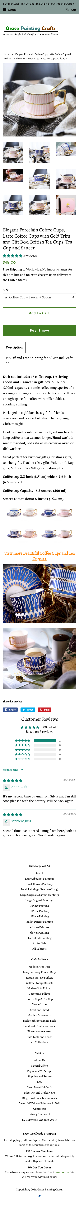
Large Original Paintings (39, 900)
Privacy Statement (39, 1114)
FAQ (39, 1081)
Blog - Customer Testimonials (39, 1098)
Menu (11, 9)
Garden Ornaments (39, 1015)
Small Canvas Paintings (39, 884)
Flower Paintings (39, 932)
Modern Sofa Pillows (39, 988)
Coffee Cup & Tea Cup (39, 999)
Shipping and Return (39, 1076)
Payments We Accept (39, 1071)
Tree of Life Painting (40, 938)
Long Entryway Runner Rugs (39, 972)
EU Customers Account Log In (39, 1119)
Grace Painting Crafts (49, 1189)
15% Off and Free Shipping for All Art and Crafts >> (39, 360)
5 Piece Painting (39, 916)
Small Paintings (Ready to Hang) (39, 889)
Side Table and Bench (39, 1037)
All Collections (39, 1042)
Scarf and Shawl (39, 1010)
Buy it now (39, 330)
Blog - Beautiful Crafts (40, 1087)
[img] (12, 780)
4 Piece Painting (39, 911)
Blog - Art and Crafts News (39, 1092)
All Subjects (39, 948)
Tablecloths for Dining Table (39, 1020)
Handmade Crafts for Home (39, 1026)
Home (6, 54)
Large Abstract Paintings (39, 878)
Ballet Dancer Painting (39, 921)
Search (39, 873)
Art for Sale (39, 943)
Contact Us (39, 1108)
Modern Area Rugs (39, 966)
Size (6, 290)
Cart (73, 10)
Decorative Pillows (39, 993)
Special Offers (39, 1065)
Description (14, 347)
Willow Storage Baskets (39, 983)
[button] (13, 256)
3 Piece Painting (39, 905)
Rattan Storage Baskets (39, 977)
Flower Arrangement (39, 1031)
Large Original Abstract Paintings (39, 895)
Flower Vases (39, 1004)
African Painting (39, 927)
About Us (39, 1060)
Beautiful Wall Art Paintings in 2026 (39, 1103)
